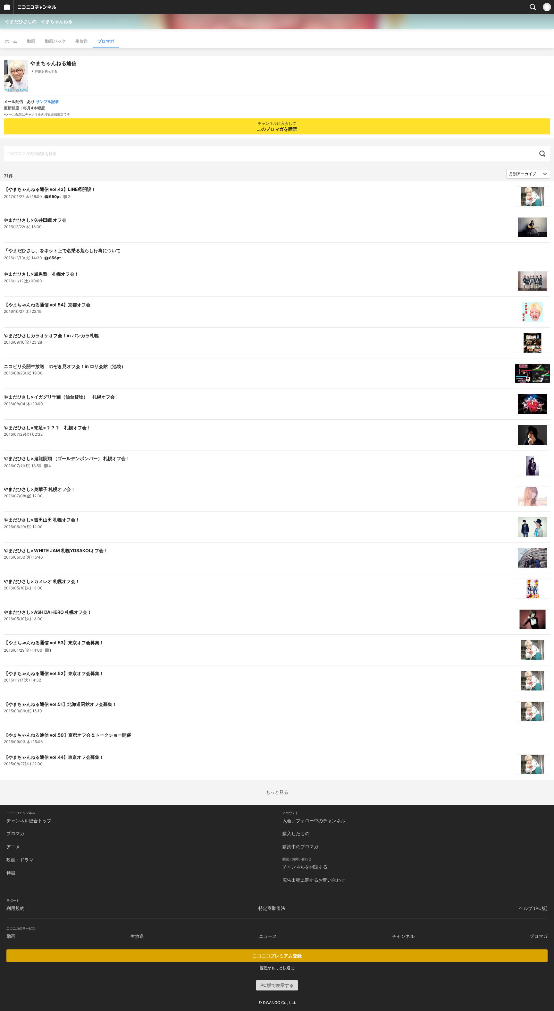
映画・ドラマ (19, 859)
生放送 (81, 41)
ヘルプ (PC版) (533, 908)
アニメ (13, 846)
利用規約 (15, 908)
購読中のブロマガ (300, 846)
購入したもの (295, 833)
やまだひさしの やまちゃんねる (38, 21)
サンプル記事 (47, 102)
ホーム (11, 41)
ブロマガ (105, 41)
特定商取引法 (271, 908)
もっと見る (277, 792)
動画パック (55, 41)
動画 (31, 41)
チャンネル (403, 936)
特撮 (10, 873)
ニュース (268, 936)
